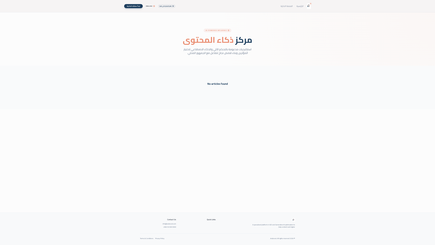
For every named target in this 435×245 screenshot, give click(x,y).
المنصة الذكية (287, 6)
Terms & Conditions (146, 238)
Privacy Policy (159, 238)
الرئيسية (299, 6)
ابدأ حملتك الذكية (133, 6)
